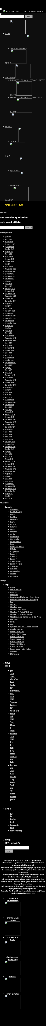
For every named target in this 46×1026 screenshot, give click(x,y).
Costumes (13, 592)
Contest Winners (15, 589)
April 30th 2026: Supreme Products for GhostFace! (14, 702)
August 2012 (9, 474)
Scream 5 (13, 554)
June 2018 (8, 353)
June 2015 (8, 409)
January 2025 (9, 259)
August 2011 (9, 493)
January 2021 (9, 313)
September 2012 (10, 471)
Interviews (14, 619)
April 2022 (8, 286)
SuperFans (13, 569)
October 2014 (9, 424)
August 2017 (9, 365)
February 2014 (10, 441)
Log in (11, 815)
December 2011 (10, 486)
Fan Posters (14, 594)
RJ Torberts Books (16, 629)
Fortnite (13, 524)
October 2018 (9, 350)
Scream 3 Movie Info (17, 639)
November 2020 (10, 318)
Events (12, 514)
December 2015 (10, 402)
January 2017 (9, 377)
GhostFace (13, 531)
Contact (13, 587)
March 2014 (9, 439)
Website (13, 573)
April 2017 (8, 372)
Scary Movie (14, 551)
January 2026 (9, 246)
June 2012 (8, 478)
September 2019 (10, 340)
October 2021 (9, 298)
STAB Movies (14, 654)
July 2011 (8, 496)
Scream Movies (15, 561)
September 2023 (10, 271)
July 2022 (8, 281)
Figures (12, 522)
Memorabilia (14, 536)
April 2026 (8, 239)
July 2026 (8, 236)
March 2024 (9, 266)
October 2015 (9, 404)
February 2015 (10, 414)
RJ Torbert (13, 549)
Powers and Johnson (17, 546)
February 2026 (10, 244)
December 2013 (10, 446)
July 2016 (8, 390)
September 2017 (10, 362)
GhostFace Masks (16, 607)
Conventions (14, 509)
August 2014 (9, 429)
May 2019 (8, 345)
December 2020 (10, 315)
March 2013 (9, 459)
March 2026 (9, 241)
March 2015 (9, 412)
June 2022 (8, 283)
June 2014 (8, 432)
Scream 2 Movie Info (17, 636)
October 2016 (9, 382)
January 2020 (9, 335)
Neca (12, 544)
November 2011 (10, 488)
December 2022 (10, 276)
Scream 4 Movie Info (17, 641)
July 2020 (8, 328)
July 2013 (8, 451)
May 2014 (8, 434)
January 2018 (9, 357)
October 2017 (9, 360)
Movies (12, 622)
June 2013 (8, 454)
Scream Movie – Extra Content (20, 649)
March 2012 (9, 481)
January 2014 (9, 444)
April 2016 (8, 397)
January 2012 (9, 483)
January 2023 (9, 274)
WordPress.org (16, 830)
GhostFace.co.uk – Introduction (21, 614)
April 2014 (8, 436)
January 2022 (9, 291)
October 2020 (9, 320)
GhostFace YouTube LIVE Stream (21, 612)
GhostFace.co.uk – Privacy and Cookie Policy (25, 617)
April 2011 (8, 498)
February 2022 (10, 288)
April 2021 (8, 308)
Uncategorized (15, 571)
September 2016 (10, 385)
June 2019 (8, 343)
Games (12, 529)
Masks (12, 534)
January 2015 (9, 417)
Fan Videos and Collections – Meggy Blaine (24, 597)
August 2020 (9, 325)
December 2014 (10, 419)
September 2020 (10, 323)
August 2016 (9, 387)
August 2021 (9, 303)
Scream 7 (13, 559)
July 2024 (8, 264)
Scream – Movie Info (17, 631)
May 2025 (8, 254)
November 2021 (10, 296)
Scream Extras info (16, 646)
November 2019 (10, 338)
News (12, 624)
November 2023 (10, 269)
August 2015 (9, 407)
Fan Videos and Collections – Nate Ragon (24, 599)
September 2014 (10, 427)
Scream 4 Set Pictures (17, 644)
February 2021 (10, 311)
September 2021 (10, 301)
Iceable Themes (30, 893)
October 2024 (9, 261)
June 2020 (8, 330)
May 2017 (8, 370)
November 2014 (10, 422)
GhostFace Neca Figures (18, 609)
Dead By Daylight (16, 512)
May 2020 (8, 333)
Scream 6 (13, 556)
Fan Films (13, 517)
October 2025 (9, 249)
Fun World (13, 527)
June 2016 (8, 392)
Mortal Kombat (15, 541)
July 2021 (8, 306)
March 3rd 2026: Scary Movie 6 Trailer (12, 722)
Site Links (13, 651)
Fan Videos (14, 519)
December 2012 (10, 466)
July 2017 (8, 367)
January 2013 (9, 464)
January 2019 (9, 348)
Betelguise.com (34, 891)
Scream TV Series (16, 564)
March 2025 (9, 256)
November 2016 (10, 380)
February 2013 (10, 461)
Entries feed (13, 821)
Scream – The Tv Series (18, 634)
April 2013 (8, 456)
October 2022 (9, 278)
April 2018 (8, 355)
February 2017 (10, 375)
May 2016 (8, 395)
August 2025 (9, 251)
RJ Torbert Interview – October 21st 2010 (24, 626)
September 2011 (10, 491)
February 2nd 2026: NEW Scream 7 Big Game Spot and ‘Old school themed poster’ (13, 782)
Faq (11, 602)
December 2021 (10, 293)
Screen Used (14, 566)
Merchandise (14, 539)
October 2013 (9, 449)
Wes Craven (14, 576)
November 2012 (10, 469)
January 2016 (9, 399)
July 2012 (8, 476)
